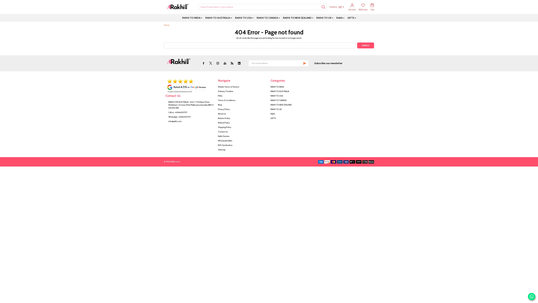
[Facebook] (203, 63)
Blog (220, 105)
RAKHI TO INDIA (191, 17)
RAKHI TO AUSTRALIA (217, 17)
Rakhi (339, 17)
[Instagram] (217, 63)
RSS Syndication (225, 145)
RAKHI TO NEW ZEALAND (297, 17)
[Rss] (232, 63)
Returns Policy (224, 118)
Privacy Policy (224, 109)
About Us (222, 114)
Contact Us (223, 131)
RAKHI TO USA (243, 17)
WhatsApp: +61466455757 (179, 117)
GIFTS (350, 17)
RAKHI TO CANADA (267, 17)
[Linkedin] (239, 63)
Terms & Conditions (226, 100)
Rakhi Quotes (223, 136)
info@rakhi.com (175, 121)
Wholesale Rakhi (225, 140)
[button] (190, 86)
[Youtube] (225, 63)
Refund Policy (224, 122)
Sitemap (221, 149)
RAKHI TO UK (323, 17)
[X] (210, 63)
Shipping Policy (224, 127)
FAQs (220, 96)
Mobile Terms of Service (228, 87)
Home (166, 25)
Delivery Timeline (225, 91)
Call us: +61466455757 (177, 112)
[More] (201, 17)
